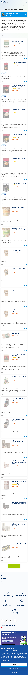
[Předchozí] (4, 566)
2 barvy (3, 73)
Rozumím (14, 664)
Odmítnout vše (14, 672)
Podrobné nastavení (14, 668)
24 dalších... (14, 566)
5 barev (4, 121)
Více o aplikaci (7, 641)
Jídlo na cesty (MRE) (21, 5)
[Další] (24, 566)
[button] (14, 576)
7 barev (4, 145)
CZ (3, 627)
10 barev (4, 96)
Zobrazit (25, 58)
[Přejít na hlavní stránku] (4, 2)
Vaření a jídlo (12, 5)
